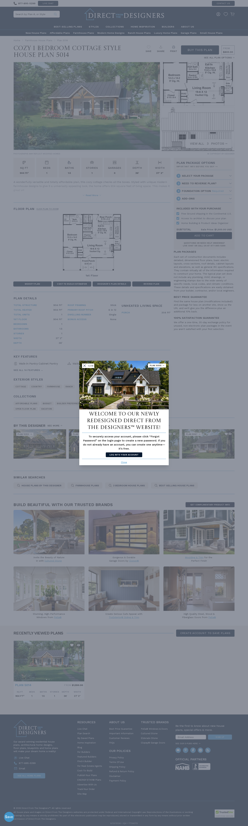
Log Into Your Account (124, 455)
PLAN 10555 (155, 365)
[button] (9, 817)
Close (124, 462)
